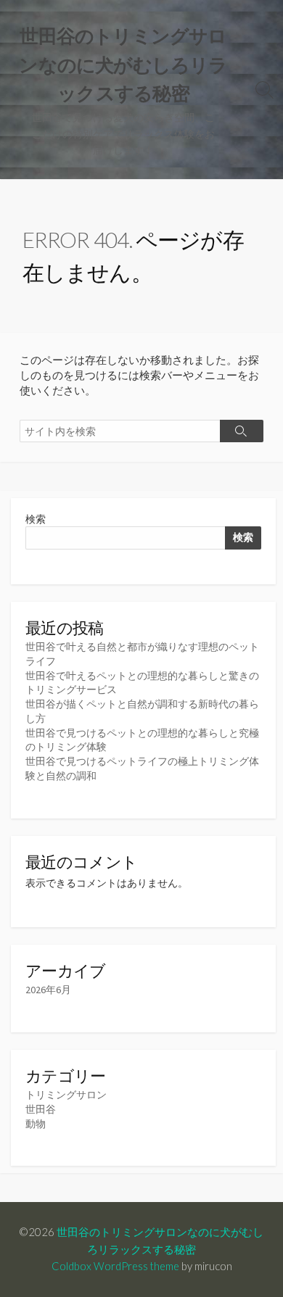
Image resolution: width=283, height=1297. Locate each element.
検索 (35, 519)
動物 (35, 1123)
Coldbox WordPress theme (115, 1265)
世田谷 (40, 1109)
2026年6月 (48, 989)
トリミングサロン (66, 1094)
